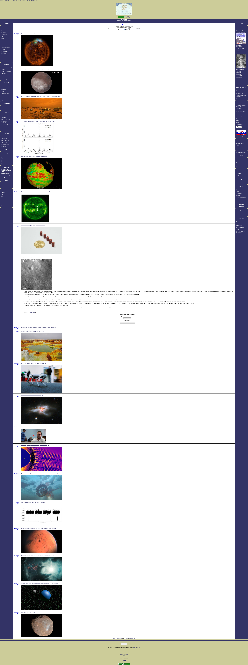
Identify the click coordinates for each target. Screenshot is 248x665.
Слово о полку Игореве (5, 119)
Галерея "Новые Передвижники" (124, 654)
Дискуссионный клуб (5, 136)
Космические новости (240, 69)
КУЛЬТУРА (6, 82)
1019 (132, 638)
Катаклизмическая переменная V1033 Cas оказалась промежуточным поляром (38, 121)
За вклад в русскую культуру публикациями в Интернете (6, 170)
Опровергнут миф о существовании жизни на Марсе (32, 331)
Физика (237, 120)
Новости (20, 0)
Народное (238, 164)
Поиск (237, 189)
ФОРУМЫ (7, 133)
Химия (237, 122)
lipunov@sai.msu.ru (137, 647)
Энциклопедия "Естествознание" (239, 75)
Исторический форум (5, 144)
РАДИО (241, 148)
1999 (2, 201)
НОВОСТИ (241, 218)
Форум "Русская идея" (5, 140)
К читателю (3, 30)
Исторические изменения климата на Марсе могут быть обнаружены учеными (38, 528)
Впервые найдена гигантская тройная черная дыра (32, 395)
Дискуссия (35, 0)
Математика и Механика (240, 116)
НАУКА (241, 23)
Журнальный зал (4, 60)
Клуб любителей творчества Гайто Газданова (6, 158)
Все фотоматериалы (5, 205)
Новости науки (239, 225)
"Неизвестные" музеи (5, 93)
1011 (114, 638)
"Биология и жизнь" (239, 98)
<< (112, 638)
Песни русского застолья (240, 162)
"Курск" (2, 36)
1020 (134, 638)
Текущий (3, 192)
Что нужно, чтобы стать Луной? (28, 612)
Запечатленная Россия (5, 127)
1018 (130, 638)
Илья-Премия (4, 177)
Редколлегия (238, 173)
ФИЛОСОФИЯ (7, 103)
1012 (116, 638)
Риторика (3, 95)
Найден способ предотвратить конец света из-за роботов (33, 363)
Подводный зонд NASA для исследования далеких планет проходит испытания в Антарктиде (42, 473)
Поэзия (2, 43)
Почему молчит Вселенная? (241, 30)
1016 (125, 638)
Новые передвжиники (5, 87)
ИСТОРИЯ (7, 112)
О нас (11, 0)
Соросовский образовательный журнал (240, 111)
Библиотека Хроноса (240, 143)
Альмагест (3, 126)
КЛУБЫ (6, 149)
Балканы (3, 40)
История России (4, 115)
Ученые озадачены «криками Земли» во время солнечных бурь (35, 445)
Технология (238, 118)
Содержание (6, 0)
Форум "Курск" (4, 142)
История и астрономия (240, 48)
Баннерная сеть (239, 212)
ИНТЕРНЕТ (241, 206)
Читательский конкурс (5, 175)
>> (136, 638)
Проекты (237, 191)
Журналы (238, 195)
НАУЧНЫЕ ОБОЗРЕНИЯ (241, 87)
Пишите (15, 0)
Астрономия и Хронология (6, 124)
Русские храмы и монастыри (4, 98)
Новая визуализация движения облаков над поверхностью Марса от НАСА (37, 68)
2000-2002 (241, 53)
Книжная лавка (4, 58)
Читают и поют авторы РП (241, 152)
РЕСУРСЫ (241, 186)
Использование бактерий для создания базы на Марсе (33, 225)
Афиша (2, 28)
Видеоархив (3, 100)
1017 (127, 638)
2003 (2, 194)
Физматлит (238, 79)
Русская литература (239, 124)
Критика (3, 49)
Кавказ (2, 38)
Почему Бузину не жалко (26, 426)
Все (237, 221)
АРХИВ (6, 190)
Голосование (25, 0)
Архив (124, 652)
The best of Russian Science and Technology (241, 232)
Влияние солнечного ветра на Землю (29, 33)
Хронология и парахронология (4, 122)
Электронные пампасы (5, 182)
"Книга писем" (4, 73)
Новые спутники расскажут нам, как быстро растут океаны (34, 156)
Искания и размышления (5, 47)
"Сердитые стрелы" (5, 79)
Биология (238, 113)
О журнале (238, 177)
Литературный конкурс (5, 173)
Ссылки (127, 652)
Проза (2, 41)
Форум (2, 186)
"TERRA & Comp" (239, 93)
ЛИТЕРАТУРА (6, 23)
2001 (2, 198)
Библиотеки (238, 201)
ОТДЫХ (241, 155)
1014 (121, 638)
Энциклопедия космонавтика (238, 72)
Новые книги (3, 53)
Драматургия (3, 45)
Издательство (3, 56)
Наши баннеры (239, 215)
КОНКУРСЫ (6, 167)
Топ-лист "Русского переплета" (239, 211)
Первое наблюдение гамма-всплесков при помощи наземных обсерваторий (37, 555)
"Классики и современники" (6, 67)
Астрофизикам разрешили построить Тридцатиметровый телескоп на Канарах (38, 327)
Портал (1, 0)
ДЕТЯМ (6, 180)
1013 (118, 638)
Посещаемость (239, 193)
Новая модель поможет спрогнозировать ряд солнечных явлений (35, 191)
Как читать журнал (239, 179)
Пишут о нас (238, 180)
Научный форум (4, 138)
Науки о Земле (238, 114)
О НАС (241, 170)
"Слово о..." (3, 69)
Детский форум (4, 146)
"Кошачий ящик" (4, 75)
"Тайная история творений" (6, 71)
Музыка (2, 91)
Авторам (237, 175)
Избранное (238, 199)
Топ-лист (31, 0)
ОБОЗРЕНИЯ (6, 64)
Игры (237, 160)
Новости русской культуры (6, 26)
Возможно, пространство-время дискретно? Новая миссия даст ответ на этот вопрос (39, 583)
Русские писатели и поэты (241, 197)
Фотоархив (3, 203)
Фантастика (3, 184)
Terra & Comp (32, 312)
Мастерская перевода (5, 163)
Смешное (238, 166)
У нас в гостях (4, 55)
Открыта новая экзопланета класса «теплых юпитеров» (33, 502)
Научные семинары (239, 84)
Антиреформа (238, 108)
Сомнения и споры (4, 51)
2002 (2, 196)
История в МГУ (4, 117)
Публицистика (4, 34)
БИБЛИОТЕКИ (241, 140)
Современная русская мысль (6, 106)
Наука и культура (239, 52)
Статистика (129, 652)
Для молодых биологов (241, 136)
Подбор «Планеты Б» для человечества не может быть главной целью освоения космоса (40, 96)
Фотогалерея (3, 89)
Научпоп (237, 145)
